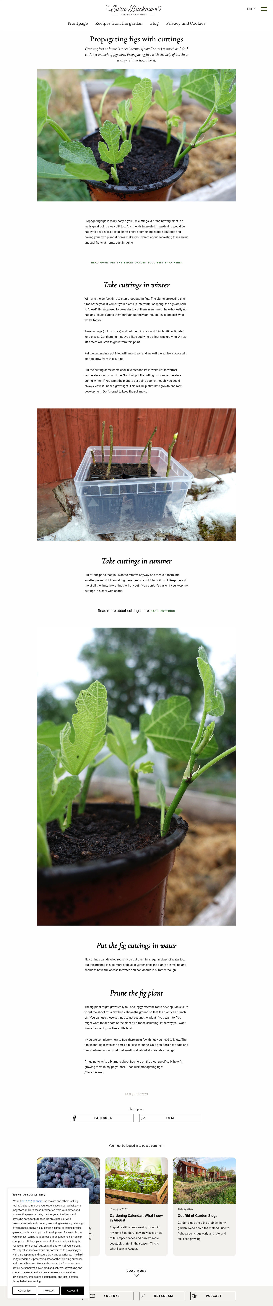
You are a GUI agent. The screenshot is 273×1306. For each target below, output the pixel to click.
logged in (132, 1145)
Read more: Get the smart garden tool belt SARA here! (136, 262)
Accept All (72, 1290)
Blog (154, 23)
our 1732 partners (32, 1201)
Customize (24, 1290)
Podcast (214, 1296)
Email (171, 1118)
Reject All (49, 1290)
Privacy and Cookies (185, 23)
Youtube (112, 1296)
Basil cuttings (163, 611)
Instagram (163, 1296)
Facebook (103, 1118)
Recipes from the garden (119, 23)
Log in (251, 9)
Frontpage (78, 23)
